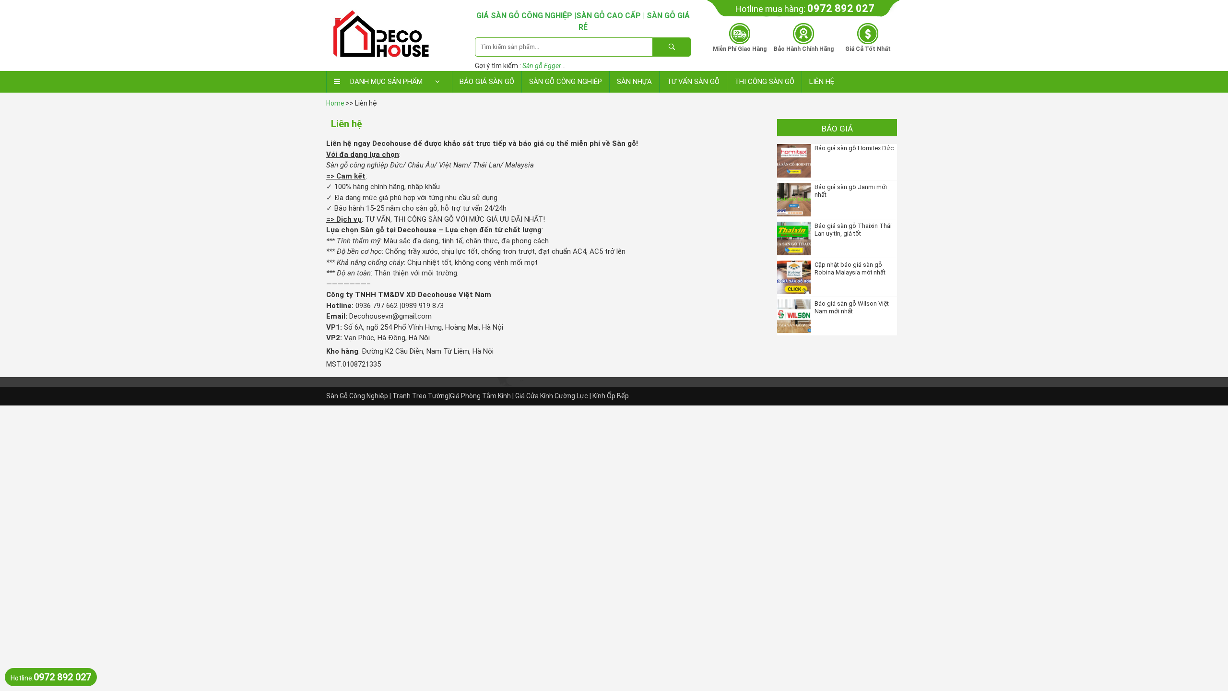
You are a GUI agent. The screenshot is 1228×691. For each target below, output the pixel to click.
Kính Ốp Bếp (610, 396)
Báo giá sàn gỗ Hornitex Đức (854, 148)
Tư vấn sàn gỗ (693, 81)
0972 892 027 (840, 8)
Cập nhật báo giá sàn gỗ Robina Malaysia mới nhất (850, 268)
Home (335, 103)
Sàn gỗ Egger (541, 66)
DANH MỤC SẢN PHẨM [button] (386, 81)
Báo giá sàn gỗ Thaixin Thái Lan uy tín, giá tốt (853, 229)
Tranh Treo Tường (420, 396)
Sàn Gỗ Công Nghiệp (565, 81)
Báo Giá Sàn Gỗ (487, 81)
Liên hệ (821, 81)
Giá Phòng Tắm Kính (480, 396)
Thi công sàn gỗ (764, 81)
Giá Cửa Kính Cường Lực (551, 396)
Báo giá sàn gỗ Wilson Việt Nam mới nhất (852, 307)
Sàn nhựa (634, 81)
